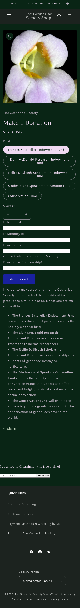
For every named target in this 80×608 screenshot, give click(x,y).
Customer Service (21, 514)
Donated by (12, 245)
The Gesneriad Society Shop (32, 594)
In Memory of (13, 234)
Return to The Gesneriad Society (31, 533)
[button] (9, 16)
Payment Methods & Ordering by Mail (35, 524)
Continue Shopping (22, 504)
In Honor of (12, 222)
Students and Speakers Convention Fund (39, 186)
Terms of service (35, 599)
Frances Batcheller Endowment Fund (36, 150)
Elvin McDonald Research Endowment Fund (39, 161)
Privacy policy (59, 599)
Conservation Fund (22, 196)
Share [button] (11, 428)
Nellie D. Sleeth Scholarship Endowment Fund (39, 174)
